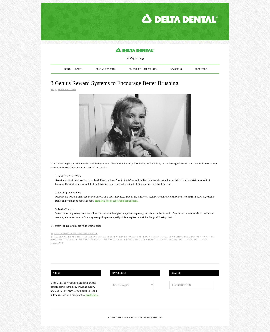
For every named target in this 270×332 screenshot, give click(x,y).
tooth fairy (185, 240)
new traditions (152, 240)
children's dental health (100, 237)
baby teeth (76, 237)
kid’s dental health (90, 240)
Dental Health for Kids (84, 234)
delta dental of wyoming (168, 237)
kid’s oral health (114, 240)
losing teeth (133, 240)
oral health (169, 240)
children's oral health (130, 237)
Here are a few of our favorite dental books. (116, 200)
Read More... (91, 295)
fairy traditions (68, 240)
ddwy (148, 237)
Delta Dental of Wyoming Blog (135, 54)
